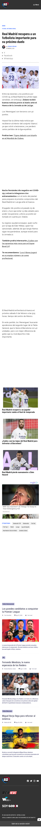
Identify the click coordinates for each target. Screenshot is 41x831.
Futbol (12, 527)
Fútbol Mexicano (7, 711)
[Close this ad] (39, 819)
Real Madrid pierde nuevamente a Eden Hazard (18, 473)
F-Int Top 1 (5, 527)
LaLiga (17, 527)
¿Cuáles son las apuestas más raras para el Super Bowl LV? (20, 244)
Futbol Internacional (9, 28)
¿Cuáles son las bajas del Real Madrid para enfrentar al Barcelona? (19, 442)
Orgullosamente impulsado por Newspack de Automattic (19, 817)
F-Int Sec (33, 523)
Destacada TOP (17, 523)
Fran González (7, 615)
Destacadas (26, 523)
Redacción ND (12, 46)
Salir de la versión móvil (20, 824)
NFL (4, 657)
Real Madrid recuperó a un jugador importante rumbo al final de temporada (18, 411)
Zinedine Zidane (23, 530)
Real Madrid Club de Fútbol (10, 530)
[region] (20, 16)
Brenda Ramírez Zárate (10, 669)
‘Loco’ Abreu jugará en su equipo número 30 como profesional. (19, 255)
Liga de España (25, 527)
